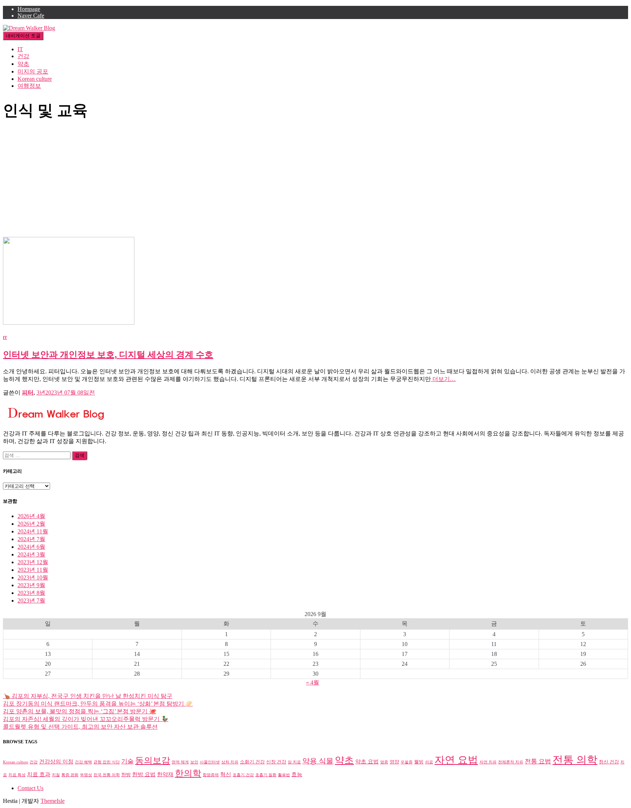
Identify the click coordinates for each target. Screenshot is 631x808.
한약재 (165, 774)
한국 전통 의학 (106, 775)
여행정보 (29, 86)
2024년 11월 (33, 531)
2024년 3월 (31, 554)
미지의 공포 (33, 71)
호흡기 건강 (243, 775)
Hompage (29, 9)
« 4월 (312, 682)
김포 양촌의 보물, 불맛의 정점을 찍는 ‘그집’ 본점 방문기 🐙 (79, 711)
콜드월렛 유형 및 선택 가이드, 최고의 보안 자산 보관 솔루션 (80, 727)
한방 (126, 774)
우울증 (407, 762)
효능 (296, 774)
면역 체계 (180, 762)
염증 (384, 762)
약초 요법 (367, 761)
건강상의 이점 (56, 761)
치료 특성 (17, 775)
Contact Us (30, 788)
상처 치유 (229, 762)
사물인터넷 (210, 762)
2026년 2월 (31, 524)
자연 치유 (488, 762)
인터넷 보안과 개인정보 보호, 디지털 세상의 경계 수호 (108, 354)
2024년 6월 (31, 547)
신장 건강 (276, 761)
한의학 (188, 773)
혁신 (225, 774)
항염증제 (211, 775)
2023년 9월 (31, 585)
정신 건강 (609, 761)
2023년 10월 (33, 577)
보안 (194, 762)
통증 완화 (70, 775)
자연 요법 (456, 760)
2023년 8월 (31, 593)
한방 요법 (144, 774)
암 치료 (294, 762)
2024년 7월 (31, 539)
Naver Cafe (31, 15)
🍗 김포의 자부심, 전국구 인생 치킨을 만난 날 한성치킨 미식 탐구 (87, 696)
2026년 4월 (31, 516)
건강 (23, 56)
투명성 (86, 775)
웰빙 (419, 761)
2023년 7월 (31, 600)
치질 (56, 775)
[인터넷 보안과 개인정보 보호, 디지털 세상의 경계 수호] (68, 323)
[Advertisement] (315, 182)
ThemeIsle (53, 801)
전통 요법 (538, 761)
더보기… (443, 379)
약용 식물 (317, 761)
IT (20, 49)
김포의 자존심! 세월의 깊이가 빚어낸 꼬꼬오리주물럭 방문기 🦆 (85, 719)
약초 (23, 64)
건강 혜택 (83, 762)
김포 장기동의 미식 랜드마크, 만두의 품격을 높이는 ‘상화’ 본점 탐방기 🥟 (98, 704)
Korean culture (35, 79)
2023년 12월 (33, 562)
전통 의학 (574, 760)
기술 (127, 761)
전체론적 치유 (510, 762)
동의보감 (152, 760)
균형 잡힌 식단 (106, 762)
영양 (394, 761)
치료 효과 (38, 774)
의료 (429, 762)
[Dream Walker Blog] (29, 28)
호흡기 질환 (265, 775)
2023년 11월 (33, 570)
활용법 (284, 775)
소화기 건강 (252, 761)
